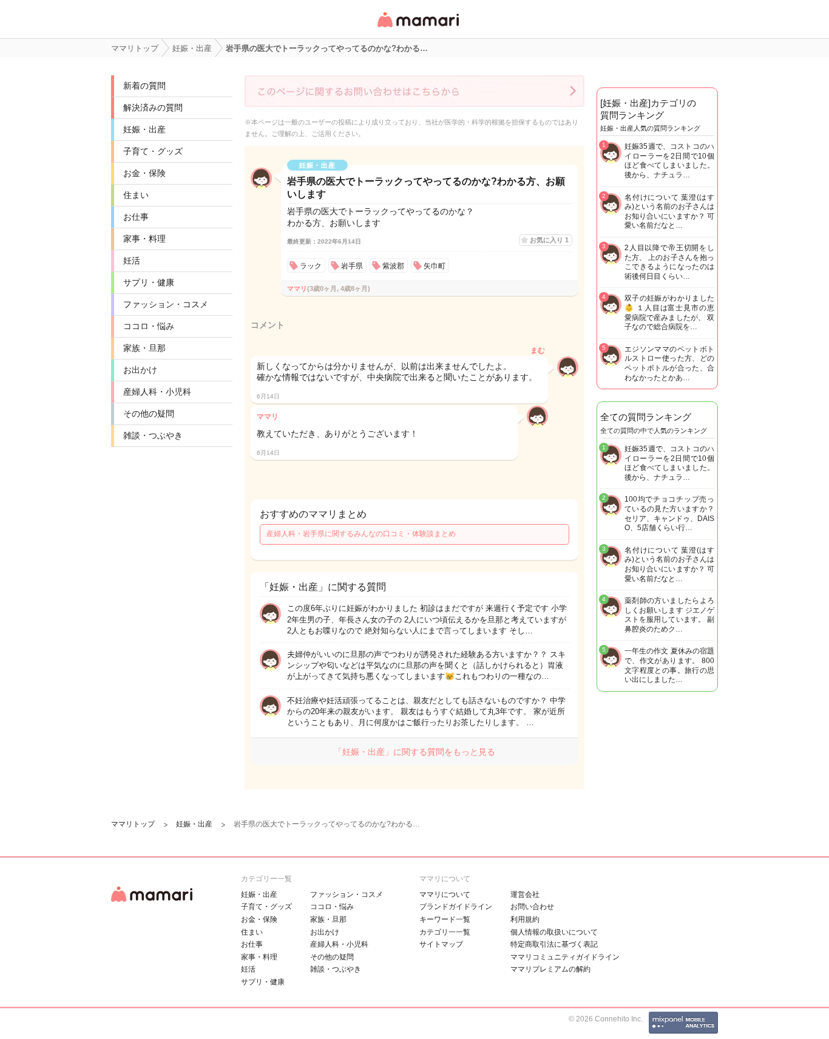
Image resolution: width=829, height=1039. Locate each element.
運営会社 (525, 894)
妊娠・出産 (144, 129)
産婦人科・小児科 (157, 392)
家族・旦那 (144, 348)
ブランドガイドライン (455, 906)
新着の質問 (144, 85)
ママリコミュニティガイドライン (565, 957)
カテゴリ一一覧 (444, 932)
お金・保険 (144, 173)
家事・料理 (144, 239)
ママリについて (444, 894)
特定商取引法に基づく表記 (554, 944)
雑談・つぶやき (153, 435)
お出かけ (140, 370)
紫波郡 (393, 266)
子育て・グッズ (153, 151)
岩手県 (352, 266)
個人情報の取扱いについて (554, 932)
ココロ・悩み (148, 326)
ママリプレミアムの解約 (550, 969)
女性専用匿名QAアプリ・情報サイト (417, 28)
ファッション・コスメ (165, 304)
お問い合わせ (532, 906)
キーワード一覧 (444, 919)
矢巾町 (434, 266)
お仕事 (136, 217)
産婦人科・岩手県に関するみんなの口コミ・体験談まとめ (361, 534)
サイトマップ (441, 944)
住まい (136, 195)
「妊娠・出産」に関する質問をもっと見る (414, 752)
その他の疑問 (148, 413)
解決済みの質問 (153, 107)
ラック (311, 266)
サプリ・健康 (148, 282)
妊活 (131, 260)
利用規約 (525, 919)
